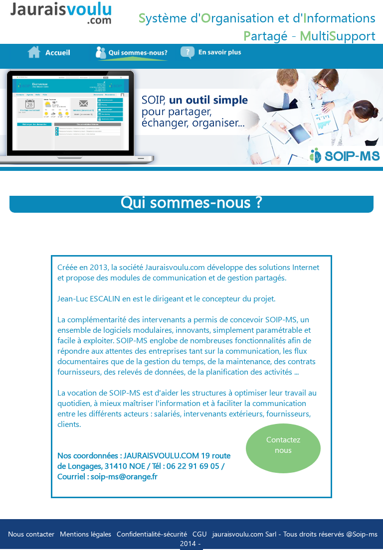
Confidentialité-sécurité (152, 534)
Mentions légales (85, 534)
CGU (199, 534)
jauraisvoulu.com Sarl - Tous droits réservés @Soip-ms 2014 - (279, 538)
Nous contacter (31, 534)
